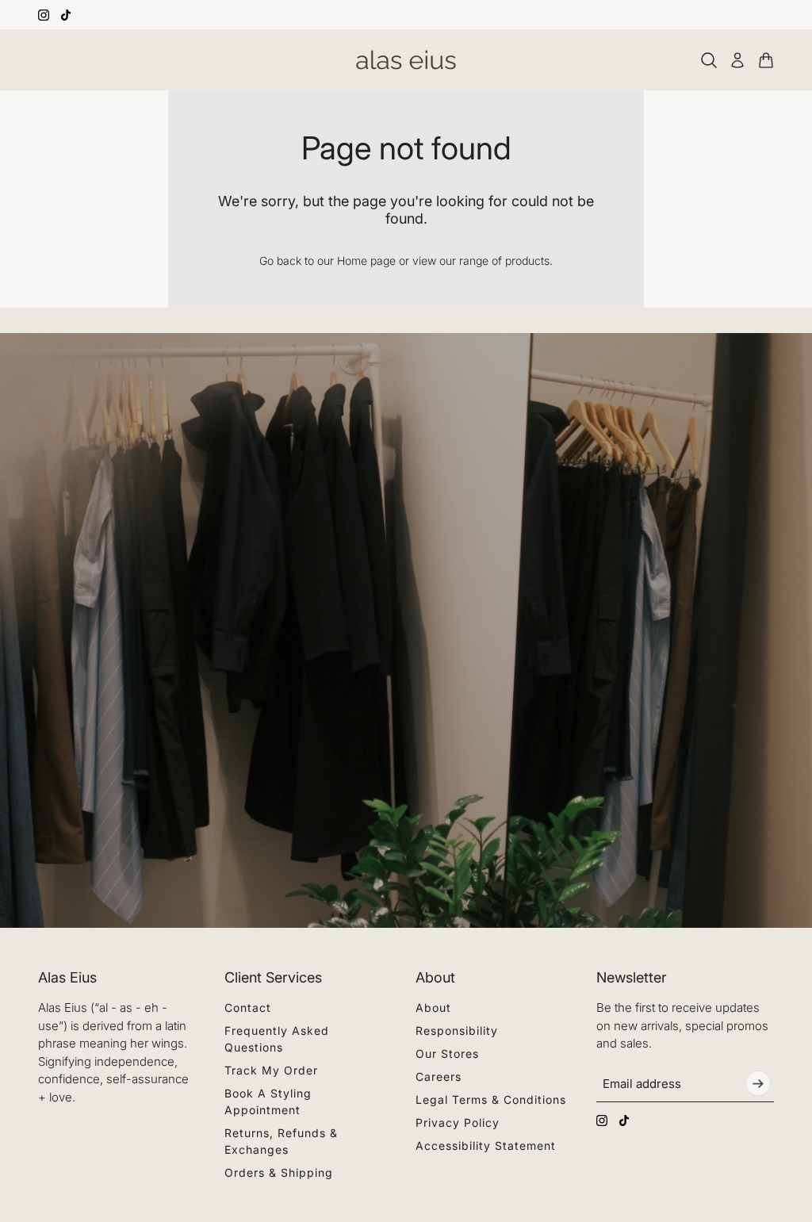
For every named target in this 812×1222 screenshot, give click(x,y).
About (433, 1007)
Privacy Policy (458, 1122)
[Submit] (758, 1083)
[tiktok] (66, 15)
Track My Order (271, 1070)
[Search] (709, 60)
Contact (247, 1007)
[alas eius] (406, 60)
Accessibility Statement (486, 1145)
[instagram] (43, 15)
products (527, 260)
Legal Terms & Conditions (491, 1099)
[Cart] (766, 60)
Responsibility (457, 1030)
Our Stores (447, 1053)
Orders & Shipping (278, 1172)
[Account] (737, 60)
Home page (366, 260)
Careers (439, 1076)
